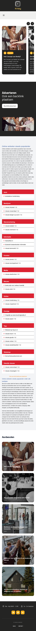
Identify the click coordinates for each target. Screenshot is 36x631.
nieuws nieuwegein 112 (12, 371)
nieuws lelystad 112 (11, 207)
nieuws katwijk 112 (10, 226)
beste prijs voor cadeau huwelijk (14, 285)
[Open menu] (3, 15)
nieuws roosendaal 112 (12, 211)
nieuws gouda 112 (10, 337)
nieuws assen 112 (10, 319)
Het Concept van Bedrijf (12, 56)
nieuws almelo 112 (10, 259)
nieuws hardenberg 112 (12, 300)
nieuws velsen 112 (10, 341)
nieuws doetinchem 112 (12, 274)
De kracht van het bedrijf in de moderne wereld (17, 559)
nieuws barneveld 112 (11, 248)
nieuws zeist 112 (10, 289)
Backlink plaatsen (10, 106)
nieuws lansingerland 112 (13, 263)
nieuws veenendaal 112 (12, 367)
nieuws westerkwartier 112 (13, 345)
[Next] (32, 23)
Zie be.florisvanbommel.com (13, 356)
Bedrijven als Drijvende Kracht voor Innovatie (16, 528)
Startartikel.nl (9, 241)
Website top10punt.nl (11, 330)
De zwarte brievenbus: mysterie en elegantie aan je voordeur (16, 590)
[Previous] (28, 23)
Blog (14, 626)
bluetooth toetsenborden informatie (15, 244)
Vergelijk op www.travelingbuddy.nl (15, 315)
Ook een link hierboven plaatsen (18, 376)
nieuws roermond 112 (11, 230)
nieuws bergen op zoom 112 (13, 215)
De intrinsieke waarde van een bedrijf (16, 498)
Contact (20, 626)
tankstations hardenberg (12, 196)
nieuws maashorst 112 (12, 304)
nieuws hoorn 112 (10, 334)
